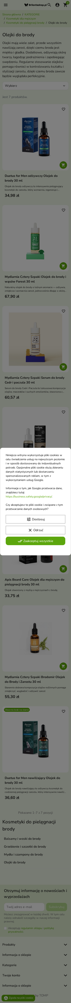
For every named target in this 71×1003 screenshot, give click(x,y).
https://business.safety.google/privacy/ (29, 496)
